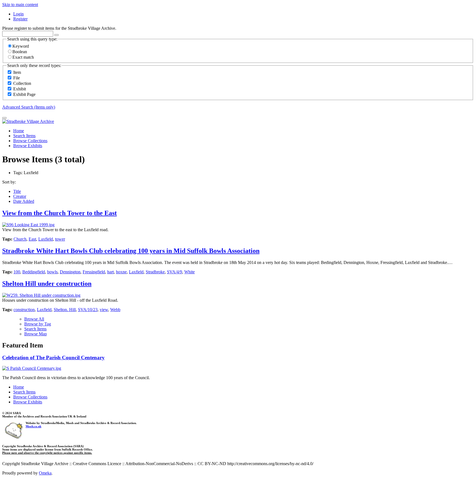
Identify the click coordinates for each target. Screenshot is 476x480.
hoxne (121, 271)
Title (17, 191)
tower (60, 239)
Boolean (19, 51)
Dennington (70, 271)
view (104, 309)
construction (24, 309)
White (189, 271)
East (32, 239)
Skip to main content (20, 4)
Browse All (34, 319)
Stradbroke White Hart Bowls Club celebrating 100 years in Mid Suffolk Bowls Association (130, 250)
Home (18, 130)
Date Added (23, 201)
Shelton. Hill (65, 309)
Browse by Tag (37, 324)
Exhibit (19, 89)
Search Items (24, 135)
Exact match (23, 57)
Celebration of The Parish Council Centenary (53, 357)
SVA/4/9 (174, 271)
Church (19, 239)
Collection (22, 83)
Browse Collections (30, 140)
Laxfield (45, 239)
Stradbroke (155, 271)
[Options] (56, 35)
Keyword (20, 46)
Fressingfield (94, 271)
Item (17, 72)
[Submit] (4, 118)
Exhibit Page (24, 94)
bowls (52, 271)
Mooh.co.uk (33, 426)
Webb (115, 309)
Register (20, 19)
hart (110, 271)
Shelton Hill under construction (46, 283)
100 (16, 271)
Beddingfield (33, 271)
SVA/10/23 (88, 309)
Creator (19, 196)
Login (18, 14)
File (16, 77)
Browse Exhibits (27, 145)
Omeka (45, 473)
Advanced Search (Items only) (28, 107)
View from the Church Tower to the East (59, 213)
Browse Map (35, 333)
